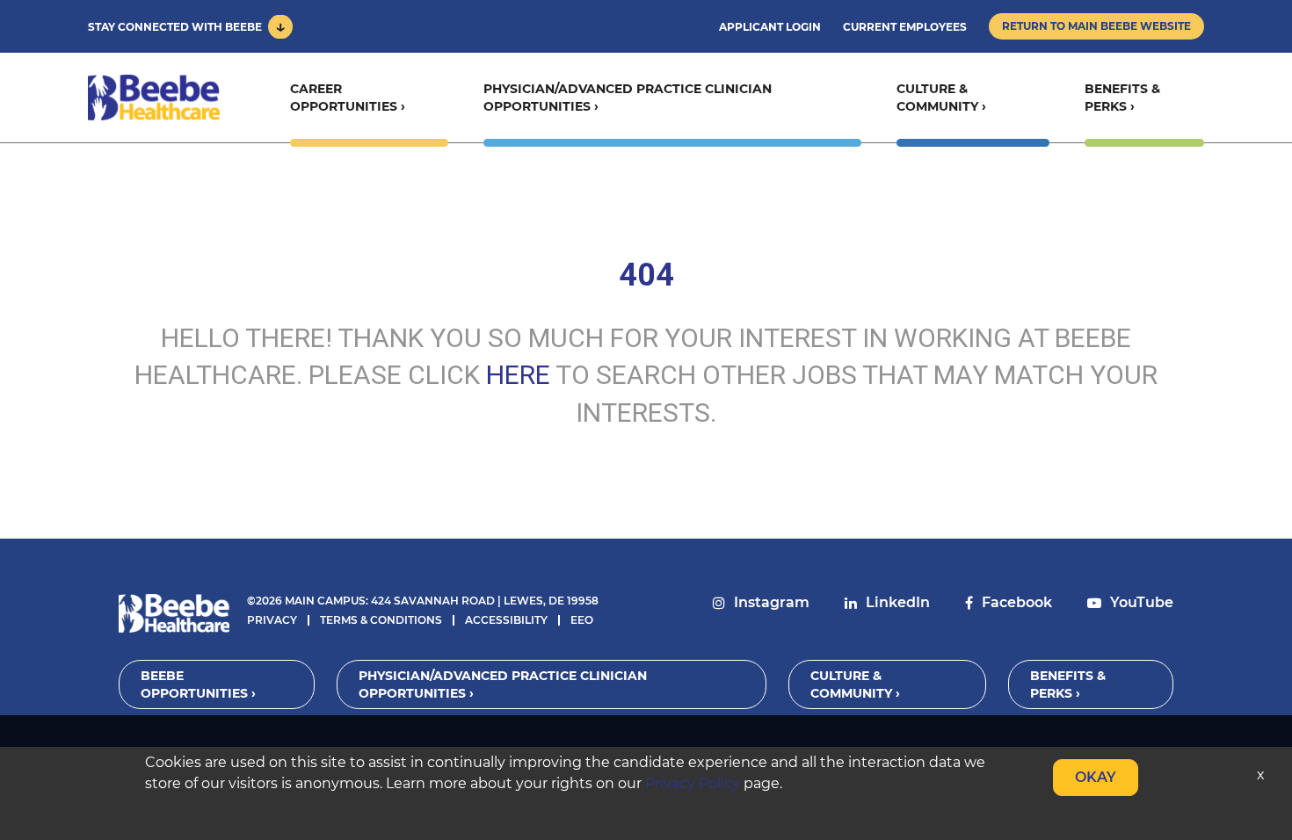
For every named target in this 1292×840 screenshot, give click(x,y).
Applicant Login (770, 26)
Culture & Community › (941, 97)
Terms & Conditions (381, 619)
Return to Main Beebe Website (1096, 26)
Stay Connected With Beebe (175, 26)
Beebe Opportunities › (198, 684)
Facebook (1017, 602)
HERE (518, 374)
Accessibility (506, 619)
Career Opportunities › (347, 97)
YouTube (1141, 602)
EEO (581, 619)
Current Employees (905, 26)
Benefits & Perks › (1122, 97)
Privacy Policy (692, 783)
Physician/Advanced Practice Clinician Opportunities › (627, 97)
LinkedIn (898, 602)
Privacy (272, 619)
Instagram (771, 602)
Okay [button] (1095, 777)
